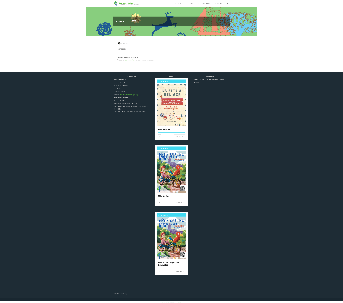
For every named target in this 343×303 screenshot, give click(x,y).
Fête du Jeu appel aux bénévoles (168, 263)
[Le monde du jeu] (116, 3)
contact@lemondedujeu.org (129, 95)
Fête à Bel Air (164, 129)
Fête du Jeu (163, 196)
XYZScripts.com (178, 302)
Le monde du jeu (126, 3)
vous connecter (129, 60)
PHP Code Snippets (165, 302)
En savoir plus (180, 136)
